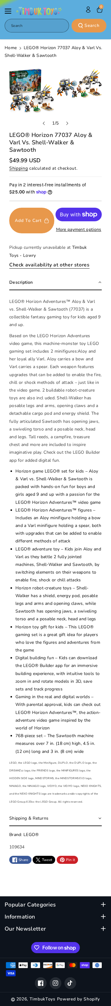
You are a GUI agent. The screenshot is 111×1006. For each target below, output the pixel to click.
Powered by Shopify (78, 999)
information (20, 916)
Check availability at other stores (49, 264)
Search (92, 25)
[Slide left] (44, 123)
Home (11, 48)
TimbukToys (43, 999)
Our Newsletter (25, 928)
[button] (10, 11)
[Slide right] (67, 123)
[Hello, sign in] (88, 9)
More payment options (78, 229)
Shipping (18, 168)
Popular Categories (30, 904)
